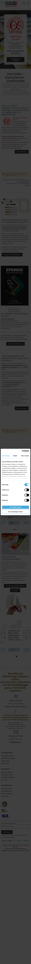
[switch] (26, 490)
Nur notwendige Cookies (15, 511)
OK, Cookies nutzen (15, 507)
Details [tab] (15, 455)
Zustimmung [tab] (5, 455)
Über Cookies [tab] (25, 455)
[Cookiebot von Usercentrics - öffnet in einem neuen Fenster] (22, 451)
